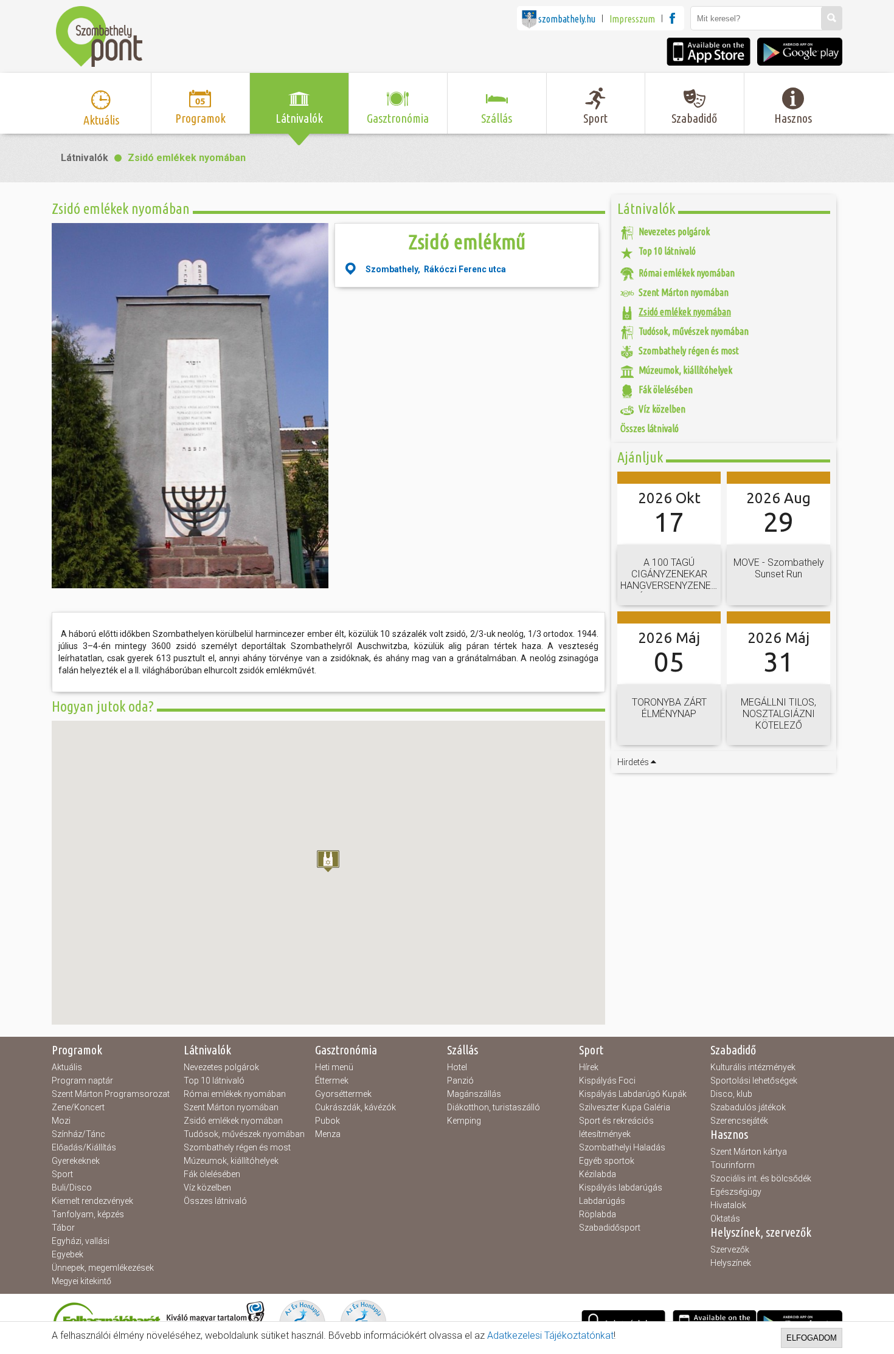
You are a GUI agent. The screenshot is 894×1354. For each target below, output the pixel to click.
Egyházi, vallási (80, 1241)
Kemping (464, 1120)
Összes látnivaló (215, 1201)
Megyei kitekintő (81, 1281)
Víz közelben (207, 1187)
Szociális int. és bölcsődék (760, 1178)
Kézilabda (597, 1174)
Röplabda (597, 1214)
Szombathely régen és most (237, 1147)
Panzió (460, 1080)
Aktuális (67, 1067)
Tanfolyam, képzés (88, 1214)
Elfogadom (811, 1337)
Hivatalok (728, 1205)
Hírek (588, 1067)
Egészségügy (735, 1192)
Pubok (327, 1120)
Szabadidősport (609, 1227)
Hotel (457, 1067)
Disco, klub (731, 1094)
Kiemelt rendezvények (92, 1201)
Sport (62, 1174)
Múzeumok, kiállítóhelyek (231, 1161)
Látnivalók (84, 157)
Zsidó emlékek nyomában (187, 157)
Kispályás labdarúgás (620, 1187)
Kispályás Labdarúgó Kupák (633, 1094)
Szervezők (729, 1249)
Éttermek (331, 1080)
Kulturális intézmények (752, 1067)
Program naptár (82, 1080)
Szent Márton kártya (748, 1151)
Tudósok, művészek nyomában (244, 1134)
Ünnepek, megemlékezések (103, 1268)
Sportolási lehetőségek (753, 1080)
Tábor (63, 1227)
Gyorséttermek (343, 1094)
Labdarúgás (602, 1201)
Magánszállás (474, 1094)
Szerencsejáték (739, 1120)
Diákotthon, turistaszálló (493, 1107)
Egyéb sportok (606, 1161)
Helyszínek (730, 1263)
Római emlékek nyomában (235, 1094)
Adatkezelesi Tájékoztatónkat (550, 1335)
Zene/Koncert (78, 1107)
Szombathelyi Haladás (622, 1147)
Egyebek (67, 1254)
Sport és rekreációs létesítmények (616, 1127)
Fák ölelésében (212, 1174)
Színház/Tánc (78, 1134)
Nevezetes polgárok (221, 1067)
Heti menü (334, 1067)
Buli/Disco (72, 1187)
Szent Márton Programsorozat (111, 1094)
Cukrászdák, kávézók (355, 1107)
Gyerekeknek (76, 1161)
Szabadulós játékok (748, 1107)
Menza (328, 1134)
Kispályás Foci (607, 1080)
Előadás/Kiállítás (84, 1147)
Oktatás (725, 1218)
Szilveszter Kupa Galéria (624, 1107)
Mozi (61, 1120)
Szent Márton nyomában (231, 1107)
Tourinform (732, 1165)
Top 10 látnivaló (214, 1080)
